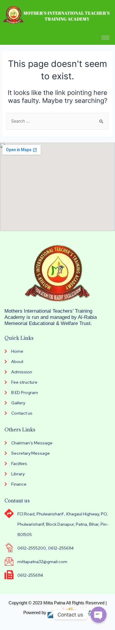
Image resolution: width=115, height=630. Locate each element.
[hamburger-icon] (105, 37)
